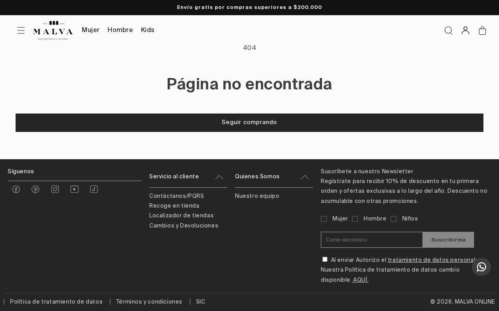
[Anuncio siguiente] (483, 7)
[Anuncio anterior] (15, 7)
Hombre (120, 30)
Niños (410, 219)
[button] (448, 30)
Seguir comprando (249, 122)
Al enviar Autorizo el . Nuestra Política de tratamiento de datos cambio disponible (402, 270)
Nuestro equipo (257, 196)
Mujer (91, 30)
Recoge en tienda (174, 206)
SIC (200, 302)
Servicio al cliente (174, 176)
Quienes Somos (257, 176)
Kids (148, 30)
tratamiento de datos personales (435, 260)
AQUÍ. (360, 280)
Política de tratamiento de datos (56, 302)
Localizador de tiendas (181, 216)
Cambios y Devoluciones (183, 226)
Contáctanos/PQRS (176, 196)
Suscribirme (448, 240)
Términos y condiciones (149, 302)
